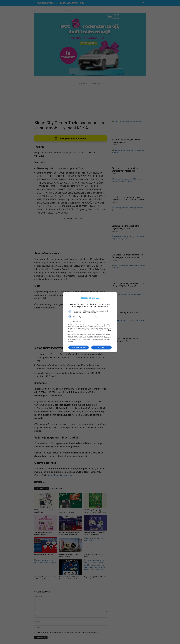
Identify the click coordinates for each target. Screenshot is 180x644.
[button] (90, 321)
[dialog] (90, 322)
